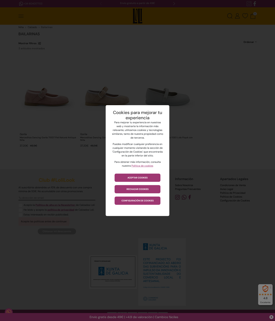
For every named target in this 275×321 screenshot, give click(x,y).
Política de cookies (142, 165)
